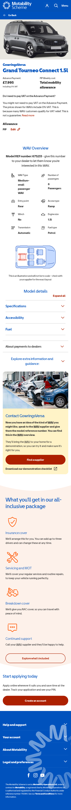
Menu (65, 5)
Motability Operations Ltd (45, 784)
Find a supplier (35, 459)
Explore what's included (35, 658)
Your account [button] (11, 737)
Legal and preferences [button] (18, 762)
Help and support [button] (14, 725)
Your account (47, 5)
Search (56, 5)
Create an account (35, 700)
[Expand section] (62, 306)
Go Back (12, 15)
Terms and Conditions (44, 794)
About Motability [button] (15, 749)
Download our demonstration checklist (31, 468)
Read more (28, 115)
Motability (20, 787)
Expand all (59, 295)
